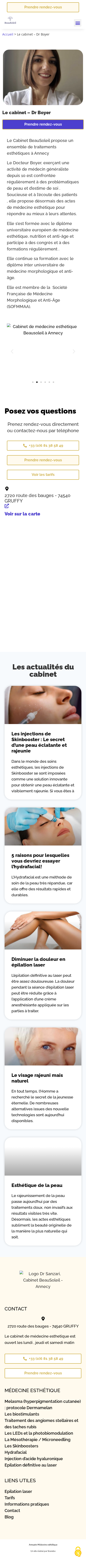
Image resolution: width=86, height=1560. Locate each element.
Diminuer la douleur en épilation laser (38, 962)
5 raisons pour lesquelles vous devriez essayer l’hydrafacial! (40, 860)
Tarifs (10, 1497)
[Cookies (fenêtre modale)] (78, 1552)
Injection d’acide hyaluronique (34, 1458)
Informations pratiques (27, 1504)
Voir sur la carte (22, 514)
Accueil (7, 34)
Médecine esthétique (47, 1545)
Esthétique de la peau (36, 1185)
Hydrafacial (16, 1452)
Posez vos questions (40, 411)
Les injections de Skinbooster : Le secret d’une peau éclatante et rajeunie (39, 742)
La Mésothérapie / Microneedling (37, 1439)
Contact (12, 1510)
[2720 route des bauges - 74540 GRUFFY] (7, 489)
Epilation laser (18, 1491)
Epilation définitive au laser (31, 1465)
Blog (9, 1517)
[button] (77, 23)
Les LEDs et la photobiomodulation (39, 1433)
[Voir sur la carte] (7, 506)
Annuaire (33, 1545)
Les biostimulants (22, 1414)
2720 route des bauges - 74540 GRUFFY (43, 1326)
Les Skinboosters (21, 1446)
